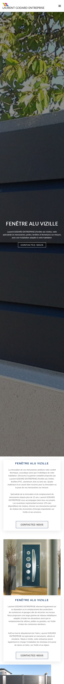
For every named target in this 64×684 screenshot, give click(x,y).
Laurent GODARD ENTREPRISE (23, 8)
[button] (60, 6)
